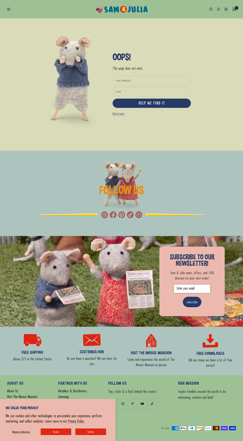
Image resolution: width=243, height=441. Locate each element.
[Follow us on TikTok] (152, 404)
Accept (56, 432)
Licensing (63, 396)
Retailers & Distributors (72, 391)
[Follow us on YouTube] (142, 404)
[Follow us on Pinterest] (133, 404)
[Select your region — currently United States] (226, 9)
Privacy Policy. (76, 421)
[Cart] (234, 9)
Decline (91, 432)
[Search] (211, 9)
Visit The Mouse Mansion (22, 396)
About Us (12, 391)
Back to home (118, 113)
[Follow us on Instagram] (123, 404)
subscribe (192, 302)
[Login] (218, 9)
